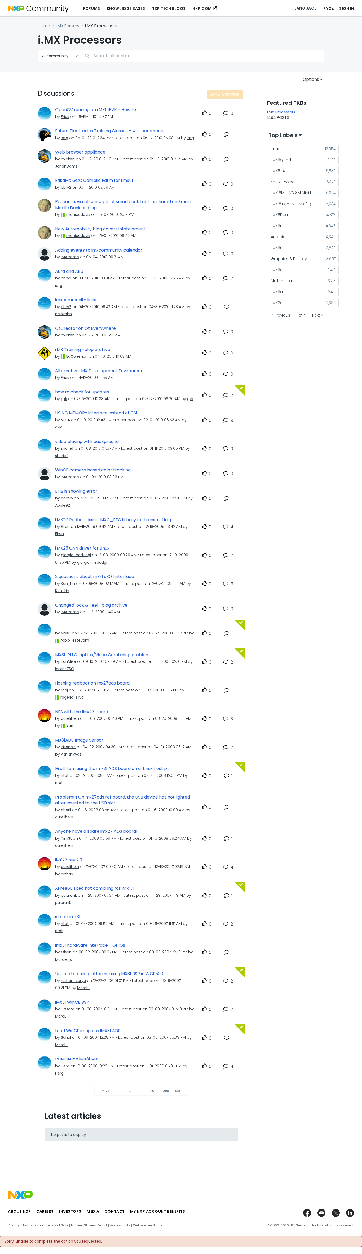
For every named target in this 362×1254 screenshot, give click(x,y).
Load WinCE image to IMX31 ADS (88, 1031)
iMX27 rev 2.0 (68, 860)
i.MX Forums (67, 26)
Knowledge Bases (126, 8)
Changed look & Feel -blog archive (91, 605)
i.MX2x (276, 302)
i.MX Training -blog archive (82, 350)
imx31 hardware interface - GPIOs (90, 945)
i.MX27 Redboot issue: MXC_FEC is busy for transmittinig (113, 520)
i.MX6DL (277, 226)
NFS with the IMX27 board (81, 712)
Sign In (346, 8)
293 (140, 1091)
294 (153, 1091)
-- (57, 626)
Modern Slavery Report (89, 1225)
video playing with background (87, 442)
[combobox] (202, 56)
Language (305, 8)
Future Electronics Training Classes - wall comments (110, 131)
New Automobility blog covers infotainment (100, 229)
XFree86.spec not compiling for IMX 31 (94, 888)
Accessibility (120, 1225)
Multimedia (281, 280)
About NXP (19, 1211)
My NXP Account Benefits (157, 1211)
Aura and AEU (69, 271)
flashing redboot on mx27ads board (92, 683)
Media (93, 1211)
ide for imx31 (67, 917)
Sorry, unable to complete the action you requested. (53, 1241)
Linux (275, 148)
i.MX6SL (277, 292)
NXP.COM (202, 8)
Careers (45, 1211)
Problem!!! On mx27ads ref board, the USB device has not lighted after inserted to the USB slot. (122, 800)
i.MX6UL (277, 248)
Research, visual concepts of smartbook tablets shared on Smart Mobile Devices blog (123, 205)
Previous (282, 315)
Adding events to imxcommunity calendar (98, 250)
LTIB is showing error (76, 491)
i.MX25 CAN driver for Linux (82, 548)
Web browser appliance (80, 152)
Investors (70, 1211)
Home (44, 26)
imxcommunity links (75, 300)
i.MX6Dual (280, 214)
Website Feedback (147, 1225)
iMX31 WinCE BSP (72, 1002)
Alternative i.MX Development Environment (100, 371)
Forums (91, 8)
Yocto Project (283, 182)
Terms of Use (33, 1225)
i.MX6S (276, 270)
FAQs (328, 8)
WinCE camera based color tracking (93, 470)
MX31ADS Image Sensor (79, 740)
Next (316, 315)
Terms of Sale (57, 1225)
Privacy (14, 1225)
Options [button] (311, 79)
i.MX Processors (281, 112)
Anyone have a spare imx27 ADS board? (96, 831)
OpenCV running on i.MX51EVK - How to (95, 110)
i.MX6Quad (281, 160)
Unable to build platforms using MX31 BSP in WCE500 (109, 974)
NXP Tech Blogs (169, 8)
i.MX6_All (278, 170)
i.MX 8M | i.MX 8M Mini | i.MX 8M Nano (294, 192)
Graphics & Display (289, 258)
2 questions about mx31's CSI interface (94, 577)
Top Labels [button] (283, 135)
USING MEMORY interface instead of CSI (96, 413)
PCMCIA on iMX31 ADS (77, 1059)
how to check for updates (82, 392)
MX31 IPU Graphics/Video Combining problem (102, 655)
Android (278, 236)
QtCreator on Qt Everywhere (85, 328)
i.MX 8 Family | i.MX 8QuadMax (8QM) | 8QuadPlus (294, 204)
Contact (115, 1211)
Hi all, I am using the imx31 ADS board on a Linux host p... (112, 768)
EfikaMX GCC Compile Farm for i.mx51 (94, 180)
